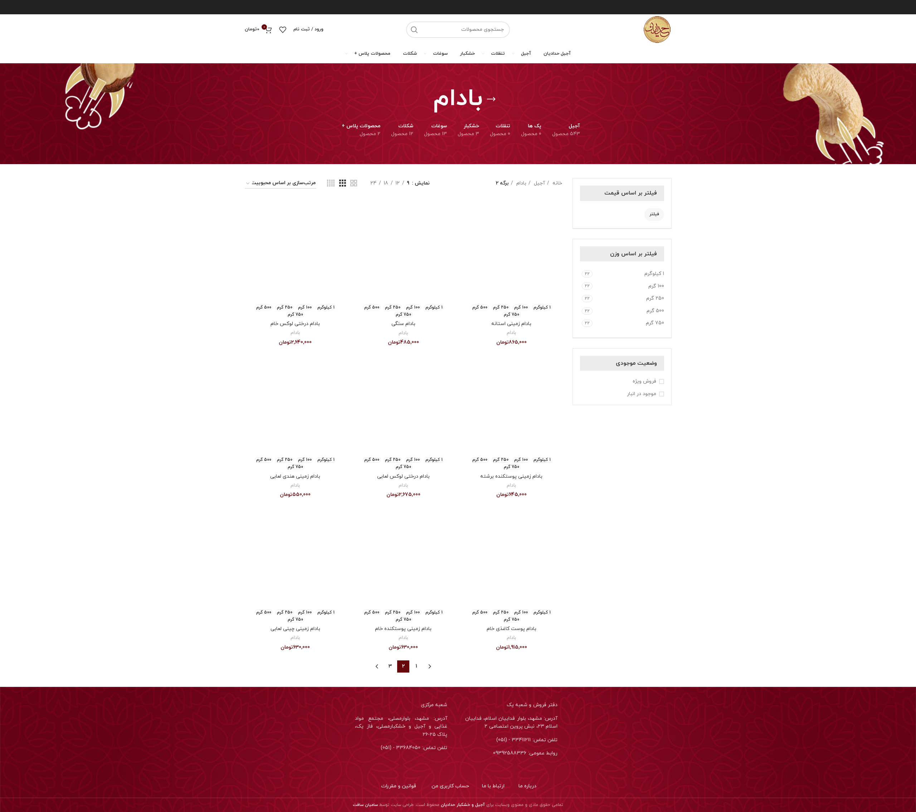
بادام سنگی (403, 323)
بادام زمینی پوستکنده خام (403, 628)
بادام (520, 183)
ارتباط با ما (493, 786)
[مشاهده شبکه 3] (342, 183)
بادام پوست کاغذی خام (511, 628)
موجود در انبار (641, 393)
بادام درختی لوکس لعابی (403, 476)
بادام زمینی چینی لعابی (295, 628)
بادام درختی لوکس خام (295, 323)
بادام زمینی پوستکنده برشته (511, 476)
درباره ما (527, 786)
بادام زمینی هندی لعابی (295, 476)
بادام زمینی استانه (511, 323)
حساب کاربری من (450, 786)
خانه (556, 183)
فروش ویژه (644, 381)
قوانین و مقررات (398, 786)
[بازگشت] (491, 99)
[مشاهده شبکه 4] (331, 183)
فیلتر (654, 214)
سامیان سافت (365, 805)
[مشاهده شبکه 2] (353, 183)
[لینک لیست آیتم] (513, 740)
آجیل (538, 183)
